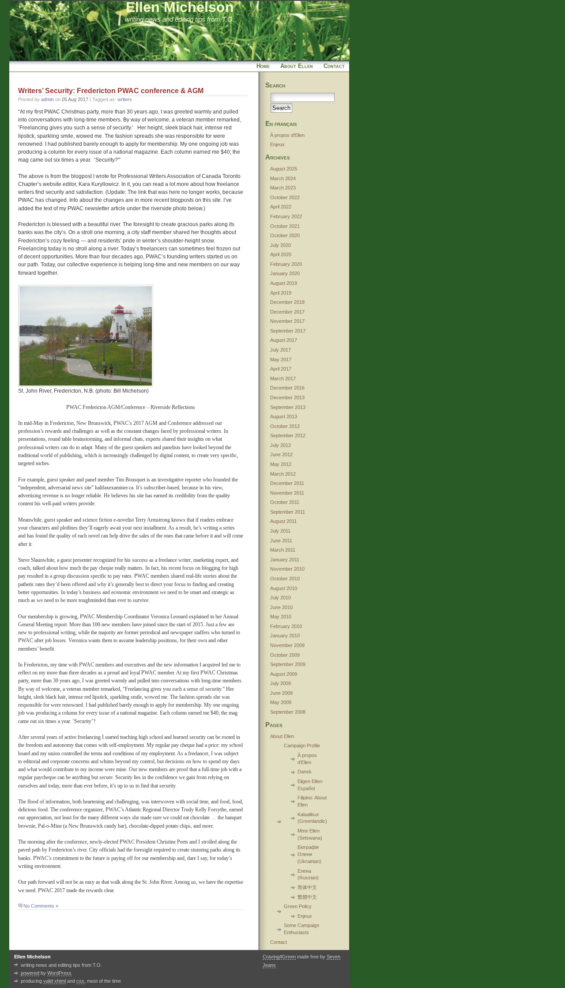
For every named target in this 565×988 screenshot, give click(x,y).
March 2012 (283, 474)
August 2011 (283, 521)
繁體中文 (307, 897)
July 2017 (280, 349)
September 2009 (287, 664)
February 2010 (286, 626)
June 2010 (281, 607)
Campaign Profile (302, 745)
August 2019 (283, 283)
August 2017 (283, 340)
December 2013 (287, 397)
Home (263, 66)
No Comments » (40, 906)
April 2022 (280, 206)
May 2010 (280, 616)
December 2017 (287, 311)
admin (47, 99)
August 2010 (283, 588)
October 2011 (284, 502)
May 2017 (280, 359)
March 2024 (283, 178)
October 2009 (285, 655)
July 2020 (280, 245)
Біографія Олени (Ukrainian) (309, 854)
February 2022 (286, 216)
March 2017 (283, 378)
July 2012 (280, 445)
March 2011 (282, 550)
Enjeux (277, 144)
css (80, 981)
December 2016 (287, 387)
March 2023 (283, 187)
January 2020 (285, 273)
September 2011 (287, 512)
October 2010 (285, 578)
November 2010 (287, 569)
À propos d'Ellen (287, 135)
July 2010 (280, 597)
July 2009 (280, 683)
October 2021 (285, 226)
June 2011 (281, 540)
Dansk (305, 771)
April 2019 (280, 292)
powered (30, 973)
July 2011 (280, 531)
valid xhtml (54, 981)
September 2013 (287, 407)
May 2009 (280, 702)
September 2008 (287, 712)
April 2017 (280, 368)
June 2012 (281, 454)
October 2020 (285, 235)
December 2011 (287, 483)
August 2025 (283, 168)
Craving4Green (279, 956)
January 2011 (284, 559)
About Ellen (296, 66)
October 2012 (285, 426)
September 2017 (287, 330)
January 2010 (285, 635)
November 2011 (287, 493)
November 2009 (287, 645)
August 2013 (283, 416)
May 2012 (280, 464)
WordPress (59, 973)
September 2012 (287, 435)
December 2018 (287, 302)
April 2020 (280, 254)
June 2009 (281, 693)
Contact (334, 66)
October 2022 (285, 197)
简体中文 (307, 887)
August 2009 (283, 674)
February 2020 (286, 264)
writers (124, 99)
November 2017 (287, 321)
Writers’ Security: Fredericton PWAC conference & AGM (110, 91)
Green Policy (298, 906)
